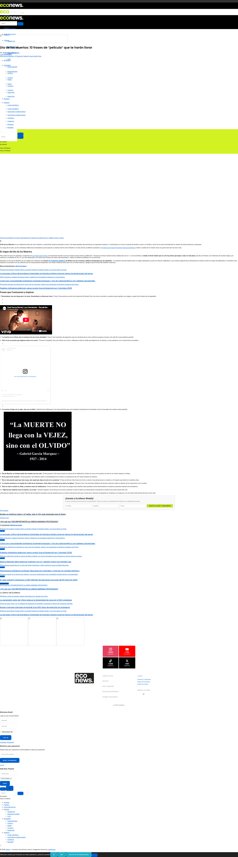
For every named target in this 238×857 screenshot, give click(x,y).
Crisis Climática (13, 105)
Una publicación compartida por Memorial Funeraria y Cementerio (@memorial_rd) (26, 401)
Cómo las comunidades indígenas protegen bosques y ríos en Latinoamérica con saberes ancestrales (47, 281)
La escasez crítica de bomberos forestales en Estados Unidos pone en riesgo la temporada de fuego (46, 273)
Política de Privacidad (143, 682)
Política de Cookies (142, 684)
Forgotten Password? (7, 742)
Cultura (10, 78)
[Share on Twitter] (0, 241)
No (62, 854)
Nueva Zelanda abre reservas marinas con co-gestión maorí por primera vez (35, 561)
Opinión (6, 805)
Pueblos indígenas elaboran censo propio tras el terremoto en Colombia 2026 (36, 288)
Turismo (10, 90)
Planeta (6, 99)
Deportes (10, 96)
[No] (95, 855)
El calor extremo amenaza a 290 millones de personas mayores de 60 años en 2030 (38, 580)
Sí (54, 854)
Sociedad (7, 60)
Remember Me (7, 732)
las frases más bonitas (39, 256)
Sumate (6, 802)
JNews (7, 849)
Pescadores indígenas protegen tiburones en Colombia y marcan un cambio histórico (39, 570)
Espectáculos (12, 67)
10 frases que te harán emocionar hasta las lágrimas (117, 248)
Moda (9, 84)
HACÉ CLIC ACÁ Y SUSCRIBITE (160, 506)
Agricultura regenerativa (16, 115)
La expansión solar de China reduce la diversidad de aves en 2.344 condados (36, 600)
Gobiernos (11, 812)
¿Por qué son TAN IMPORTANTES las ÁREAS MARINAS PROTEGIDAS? (29, 589)
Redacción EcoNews (9, 53)
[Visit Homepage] (11, 7)
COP (9, 59)
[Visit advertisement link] (34, 42)
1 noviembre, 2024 (6, 54)
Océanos (10, 121)
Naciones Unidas (13, 814)
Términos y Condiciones (144, 679)
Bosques (10, 127)
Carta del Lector (10, 28)
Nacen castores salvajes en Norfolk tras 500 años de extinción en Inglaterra (35, 607)
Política (6, 809)
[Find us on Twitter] (0, 846)
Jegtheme (52, 849)
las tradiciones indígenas (57, 261)
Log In (2, 765)
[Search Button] (20, 137)
